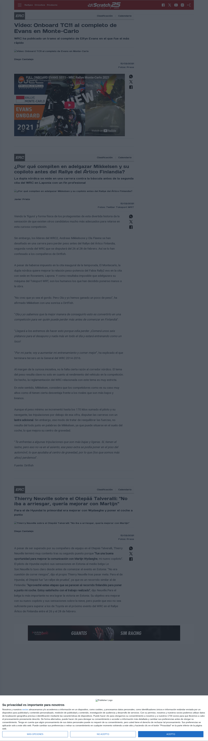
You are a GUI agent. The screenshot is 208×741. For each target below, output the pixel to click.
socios (25, 709)
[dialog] (104, 718)
